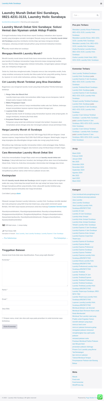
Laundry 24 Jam (78, 211)
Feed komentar (77, 382)
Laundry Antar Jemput (80, 216)
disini (18, 193)
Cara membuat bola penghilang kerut (85, 194)
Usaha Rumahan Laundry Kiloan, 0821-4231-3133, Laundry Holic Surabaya (84, 51)
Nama (4, 290)
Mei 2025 (75, 161)
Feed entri (76, 379)
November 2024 (78, 167)
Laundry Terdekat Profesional (83, 280)
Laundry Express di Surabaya (83, 241)
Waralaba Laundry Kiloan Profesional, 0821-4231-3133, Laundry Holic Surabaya (86, 32)
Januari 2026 (77, 159)
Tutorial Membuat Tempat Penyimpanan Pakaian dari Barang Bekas (85, 360)
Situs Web (5, 309)
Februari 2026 (77, 156)
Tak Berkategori (78, 352)
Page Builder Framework (94, 398)
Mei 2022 (75, 175)
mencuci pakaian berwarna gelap (84, 327)
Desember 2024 (78, 164)
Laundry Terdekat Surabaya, (82, 283)
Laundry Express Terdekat (81, 252)
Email (4, 299)
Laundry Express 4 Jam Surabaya (84, 230)
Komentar (6, 260)
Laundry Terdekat (78, 272)
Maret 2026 (76, 153)
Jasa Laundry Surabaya (33, 233)
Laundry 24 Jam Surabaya (81, 214)
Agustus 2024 (77, 173)
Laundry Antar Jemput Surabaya (84, 219)
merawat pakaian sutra (80, 338)
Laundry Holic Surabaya (11, 3)
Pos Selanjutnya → (61, 238)
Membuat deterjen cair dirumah (83, 308)
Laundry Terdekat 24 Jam (81, 275)
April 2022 (76, 178)
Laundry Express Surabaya (82, 250)
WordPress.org (77, 385)
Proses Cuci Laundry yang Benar (84, 349)
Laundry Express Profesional (82, 247)
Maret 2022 (76, 181)
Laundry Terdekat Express (81, 277)
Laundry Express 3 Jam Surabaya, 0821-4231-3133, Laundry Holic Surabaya (84, 81)
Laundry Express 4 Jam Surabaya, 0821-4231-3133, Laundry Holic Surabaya (85, 123)
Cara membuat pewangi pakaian (84, 197)
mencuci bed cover (79, 324)
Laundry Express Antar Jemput (83, 233)
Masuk (74, 377)
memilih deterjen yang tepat (82, 322)
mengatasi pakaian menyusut (83, 330)
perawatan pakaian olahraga (82, 347)
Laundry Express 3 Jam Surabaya (52, 233)
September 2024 (78, 170)
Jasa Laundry (20, 233)
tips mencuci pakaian (80, 355)
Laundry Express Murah (81, 244)
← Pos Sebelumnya (9, 238)
